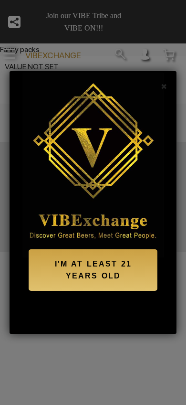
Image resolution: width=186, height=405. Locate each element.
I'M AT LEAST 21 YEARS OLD (93, 270)
